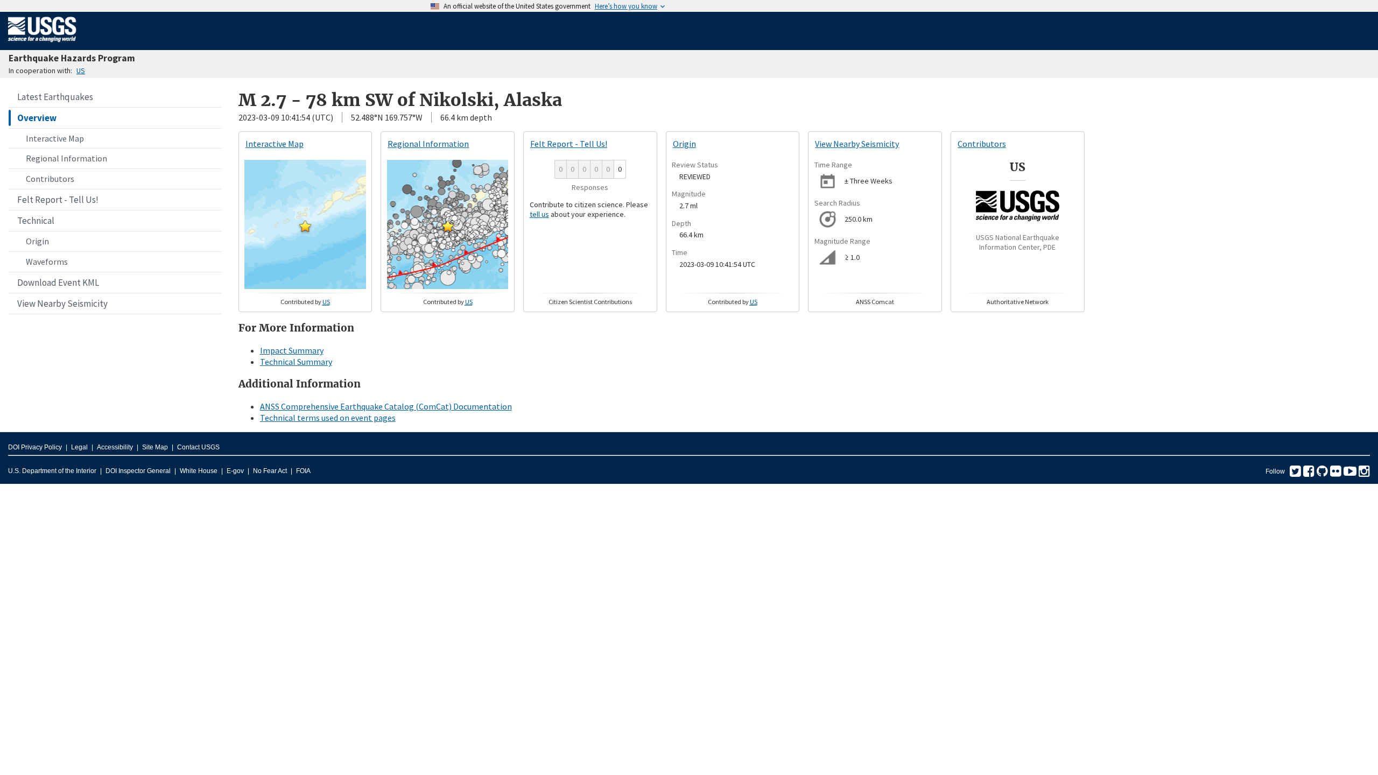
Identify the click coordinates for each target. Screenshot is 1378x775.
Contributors (50, 178)
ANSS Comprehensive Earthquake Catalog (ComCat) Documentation (386, 406)
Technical (35, 221)
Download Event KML (58, 282)
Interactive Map (55, 138)
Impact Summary (292, 350)
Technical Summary (296, 361)
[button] (305, 226)
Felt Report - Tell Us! (58, 200)
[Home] (42, 44)
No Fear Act (270, 471)
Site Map (155, 447)
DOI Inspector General (138, 471)
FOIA (303, 471)
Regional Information (66, 158)
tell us (539, 214)
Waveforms (47, 261)
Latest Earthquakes (55, 97)
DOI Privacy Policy (35, 447)
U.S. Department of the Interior (52, 471)
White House (198, 471)
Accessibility (115, 447)
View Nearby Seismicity (62, 303)
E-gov (235, 471)
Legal (79, 447)
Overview (37, 118)
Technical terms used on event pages (328, 417)
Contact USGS (198, 447)
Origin (37, 241)
